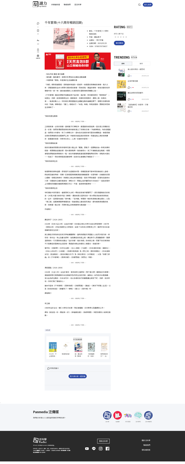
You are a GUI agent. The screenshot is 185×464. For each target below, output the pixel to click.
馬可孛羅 (99, 40)
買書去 (120, 43)
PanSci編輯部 (36, 450)
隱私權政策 (146, 450)
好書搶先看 (55, 4)
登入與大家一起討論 (77, 376)
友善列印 (38, 58)
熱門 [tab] (141, 63)
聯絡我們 (67, 4)
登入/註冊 (147, 4)
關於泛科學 (146, 440)
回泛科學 (78, 4)
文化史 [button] (48, 330)
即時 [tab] (123, 63)
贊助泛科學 (103, 441)
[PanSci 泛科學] (39, 4)
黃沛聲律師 (63, 450)
